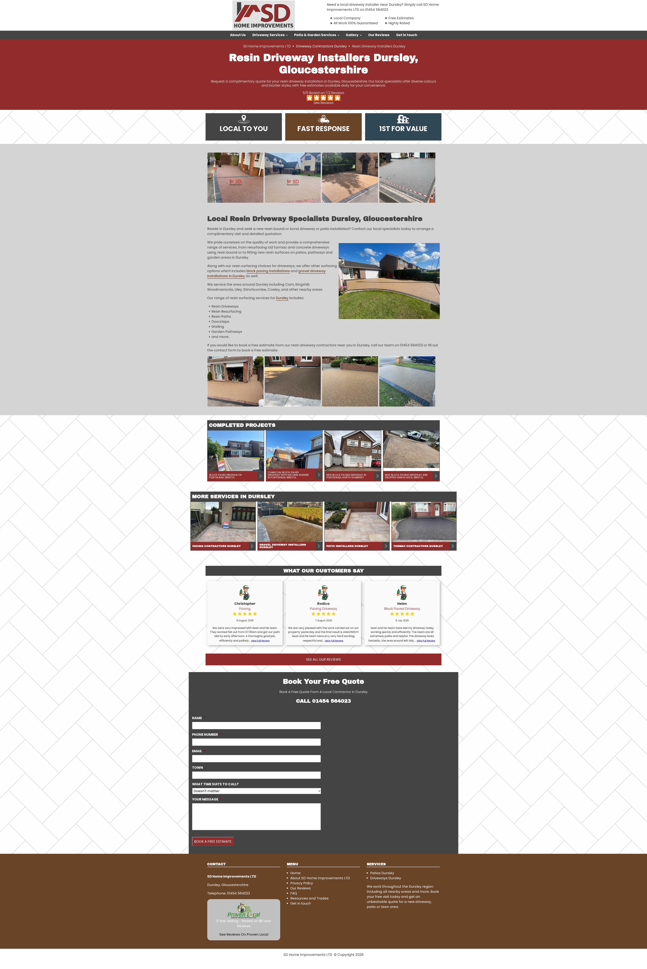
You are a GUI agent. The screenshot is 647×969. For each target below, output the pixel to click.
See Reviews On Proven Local (243, 934)
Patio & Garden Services (315, 35)
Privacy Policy (301, 883)
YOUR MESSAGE (206, 799)
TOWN (197, 767)
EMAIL (198, 751)
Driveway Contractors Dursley (322, 46)
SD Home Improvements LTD (267, 46)
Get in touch (406, 35)
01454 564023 (376, 9)
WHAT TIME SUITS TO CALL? (215, 784)
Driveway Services (268, 35)
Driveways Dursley (385, 878)
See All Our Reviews (323, 659)
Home (295, 873)
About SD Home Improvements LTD (320, 878)
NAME (198, 718)
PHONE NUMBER (206, 734)
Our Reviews (378, 35)
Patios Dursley (382, 873)
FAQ (293, 893)
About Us (238, 35)
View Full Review (260, 640)
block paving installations (268, 271)
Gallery (352, 35)
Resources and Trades (309, 898)
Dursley (282, 298)
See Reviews (323, 102)
